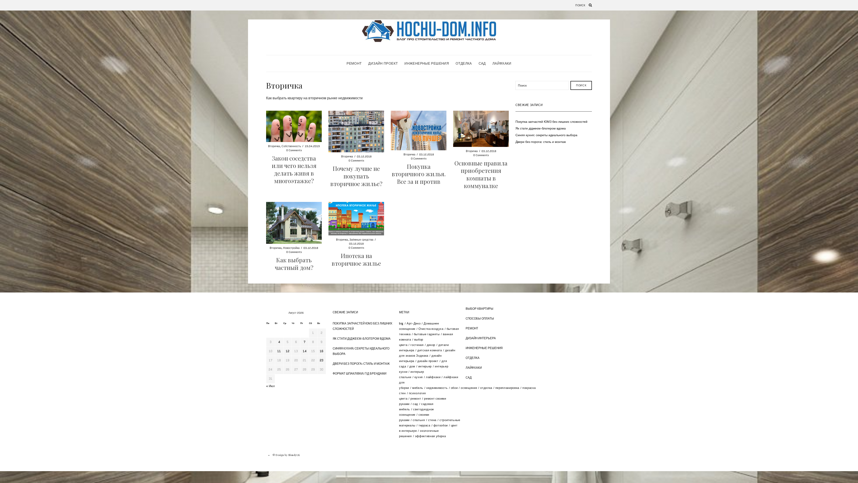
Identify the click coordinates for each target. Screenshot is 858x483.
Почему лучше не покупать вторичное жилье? (356, 176)
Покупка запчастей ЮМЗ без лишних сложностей (551, 121)
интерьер (425, 366)
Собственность (291, 146)
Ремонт (354, 63)
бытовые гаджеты (427, 334)
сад (415, 404)
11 (279, 351)
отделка (486, 388)
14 (305, 351)
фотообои (440, 425)
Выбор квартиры (479, 309)
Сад (482, 63)
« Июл (270, 386)
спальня (419, 420)
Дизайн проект (383, 63)
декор (431, 345)
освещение (469, 388)
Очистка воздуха (431, 329)
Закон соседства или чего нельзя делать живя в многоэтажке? (294, 169)
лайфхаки (433, 377)
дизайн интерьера (481, 338)
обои (454, 388)
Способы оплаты (480, 318)
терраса (424, 425)
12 (287, 351)
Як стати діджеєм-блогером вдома (540, 128)
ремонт (415, 398)
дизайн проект (427, 361)
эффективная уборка (430, 436)
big (401, 323)
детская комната (429, 350)
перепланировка (507, 388)
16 (321, 351)
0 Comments (294, 150)
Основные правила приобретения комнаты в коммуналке (480, 174)
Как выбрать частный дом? (294, 263)
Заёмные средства (361, 240)
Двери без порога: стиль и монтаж (540, 142)
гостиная (416, 345)
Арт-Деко (414, 323)
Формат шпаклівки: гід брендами (359, 373)
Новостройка (291, 248)
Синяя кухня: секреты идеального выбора (546, 135)
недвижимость (437, 388)
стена (432, 420)
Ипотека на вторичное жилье (356, 259)
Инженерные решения (426, 63)
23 (321, 360)
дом (412, 366)
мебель (417, 388)
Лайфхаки (501, 63)
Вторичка (274, 146)
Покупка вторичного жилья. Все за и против (419, 174)
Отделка (464, 63)
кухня (418, 377)
